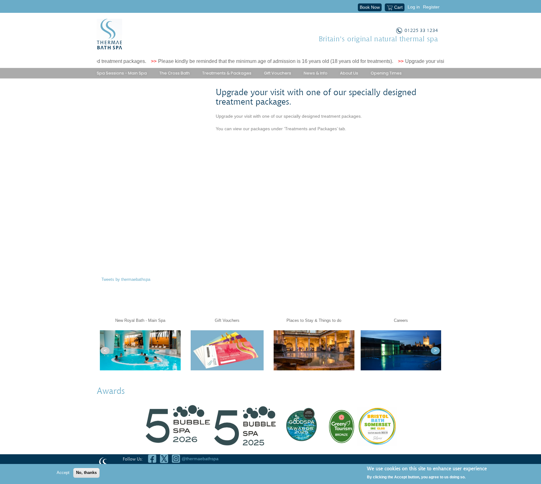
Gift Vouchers (277, 73)
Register (431, 6)
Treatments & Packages (226, 73)
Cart (398, 7)
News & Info (315, 73)
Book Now (370, 7)
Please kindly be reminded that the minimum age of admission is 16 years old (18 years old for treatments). (266, 61)
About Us (349, 73)
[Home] (109, 34)
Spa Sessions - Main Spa (122, 73)
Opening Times (386, 73)
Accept (63, 472)
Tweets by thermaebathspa (125, 279)
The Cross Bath (174, 73)
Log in (414, 6)
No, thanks (86, 472)
